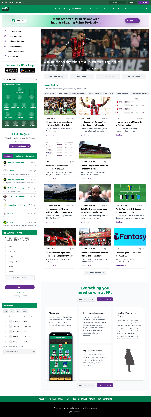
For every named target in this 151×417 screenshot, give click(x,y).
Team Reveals (108, 76)
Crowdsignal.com (20, 296)
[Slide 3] (95, 68)
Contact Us (107, 399)
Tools (98, 9)
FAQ (68, 399)
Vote (19, 287)
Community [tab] (30, 156)
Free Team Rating (62, 9)
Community (143, 9)
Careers (61, 399)
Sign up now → (105, 299)
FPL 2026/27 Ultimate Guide (83, 9)
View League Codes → (20, 146)
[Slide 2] (92, 68)
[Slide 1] (89, 68)
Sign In (132, 2)
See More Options (19, 278)
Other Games (130, 9)
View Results (19, 292)
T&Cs (74, 399)
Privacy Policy (95, 399)
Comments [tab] (8, 156)
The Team (52, 399)
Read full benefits (86, 299)
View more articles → (95, 273)
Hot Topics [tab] (19, 156)
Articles (107, 9)
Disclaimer (82, 399)
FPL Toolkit (82, 76)
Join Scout (143, 2)
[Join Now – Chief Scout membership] (75, 21)
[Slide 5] (100, 68)
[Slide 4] (97, 68)
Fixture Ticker (134, 76)
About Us (42, 399)
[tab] (6, 311)
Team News (117, 9)
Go (111, 3)
